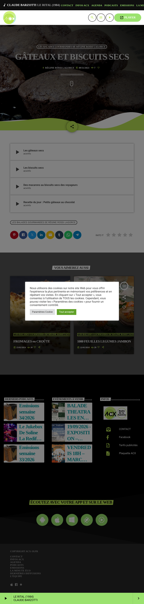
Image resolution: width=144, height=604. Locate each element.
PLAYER (128, 17)
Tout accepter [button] (66, 312)
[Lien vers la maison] (9, 17)
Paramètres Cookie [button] (42, 312)
